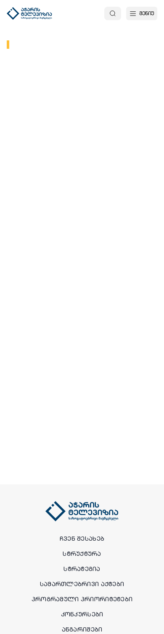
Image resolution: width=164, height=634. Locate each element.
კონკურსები (82, 614)
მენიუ (146, 13)
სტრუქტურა (82, 553)
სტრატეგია (82, 568)
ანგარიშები (82, 629)
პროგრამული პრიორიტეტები (82, 599)
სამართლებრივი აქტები (82, 584)
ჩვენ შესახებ (82, 538)
